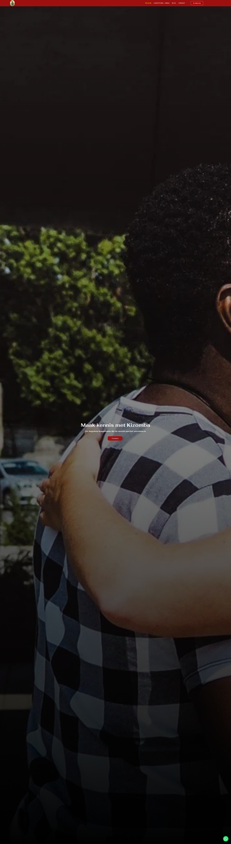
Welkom (148, 3)
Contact (181, 3)
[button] (225, 838)
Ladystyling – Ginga (161, 3)
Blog (174, 3)
